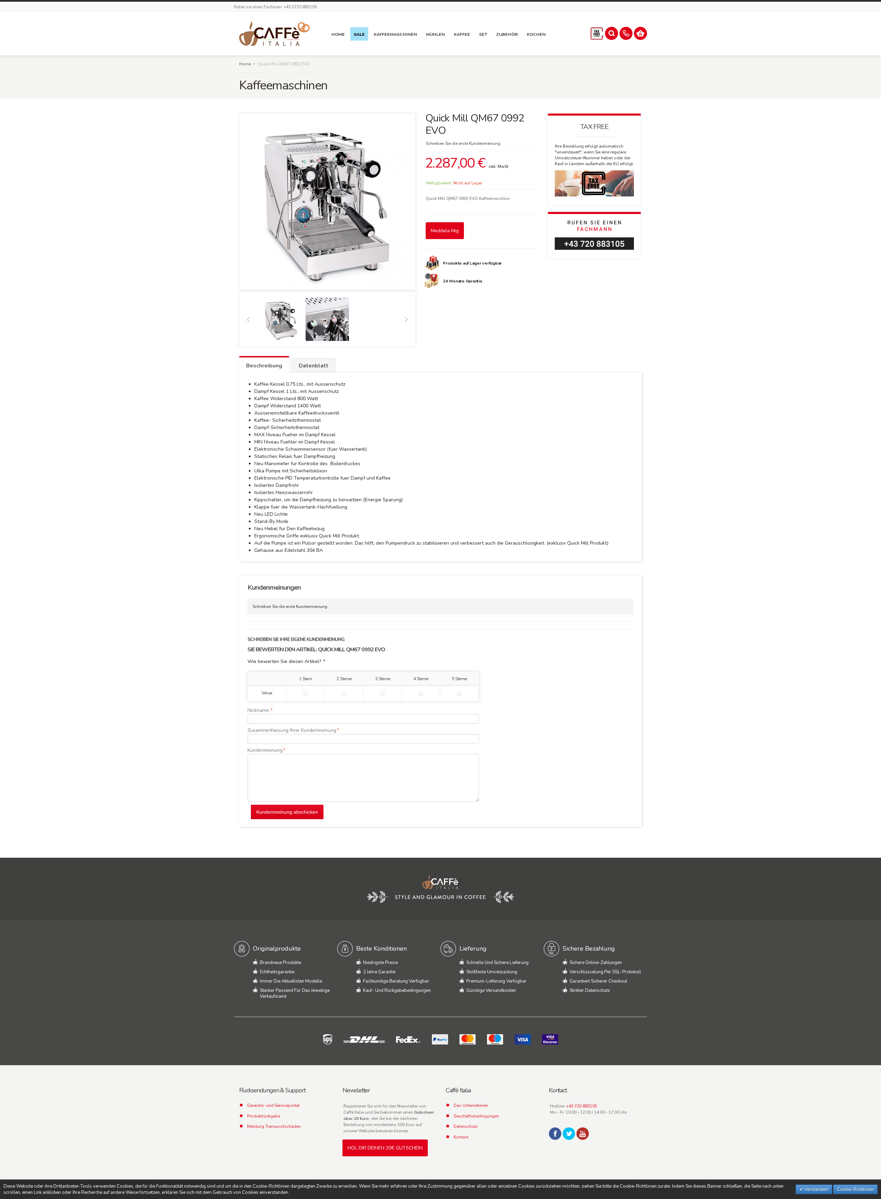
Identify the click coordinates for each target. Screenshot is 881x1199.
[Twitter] (569, 1133)
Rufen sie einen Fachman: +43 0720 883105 (275, 7)
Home (245, 64)
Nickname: (258, 710)
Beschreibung (264, 366)
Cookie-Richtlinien (855, 1189)
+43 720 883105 (581, 1106)
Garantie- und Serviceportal (273, 1105)
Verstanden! (815, 1189)
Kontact (461, 1137)
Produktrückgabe (263, 1116)
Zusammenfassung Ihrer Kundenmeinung (291, 730)
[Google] (582, 1133)
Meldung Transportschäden (274, 1126)
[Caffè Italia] (274, 34)
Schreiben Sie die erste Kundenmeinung (463, 143)
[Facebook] (555, 1133)
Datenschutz (466, 1126)
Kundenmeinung (265, 750)
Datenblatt (313, 366)
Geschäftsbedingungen (476, 1116)
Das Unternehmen (471, 1105)
